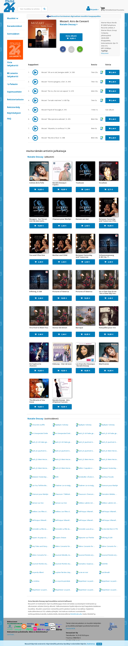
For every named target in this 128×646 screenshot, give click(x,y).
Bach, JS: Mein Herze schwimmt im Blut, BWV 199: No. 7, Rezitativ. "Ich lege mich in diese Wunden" (41, 468)
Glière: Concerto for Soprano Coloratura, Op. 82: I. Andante (64, 546)
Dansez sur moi (38, 503)
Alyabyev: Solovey (61, 424)
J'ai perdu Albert (38, 572)
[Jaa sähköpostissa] (71, 49)
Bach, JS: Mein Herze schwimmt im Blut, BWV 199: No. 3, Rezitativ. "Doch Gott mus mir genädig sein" (41, 459)
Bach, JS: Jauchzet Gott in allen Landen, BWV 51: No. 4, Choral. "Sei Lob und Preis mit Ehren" (41, 451)
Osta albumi (71, 37)
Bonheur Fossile (107, 477)
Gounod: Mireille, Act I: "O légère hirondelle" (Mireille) (64, 555)
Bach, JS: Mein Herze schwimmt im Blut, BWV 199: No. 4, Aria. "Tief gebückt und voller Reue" (64, 459)
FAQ (9, 118)
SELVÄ (99, 644)
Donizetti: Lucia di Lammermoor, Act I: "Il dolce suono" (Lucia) (87, 529)
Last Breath (105, 572)
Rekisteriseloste (15, 99)
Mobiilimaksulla (76, 614)
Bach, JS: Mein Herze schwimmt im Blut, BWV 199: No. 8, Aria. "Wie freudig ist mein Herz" (64, 468)
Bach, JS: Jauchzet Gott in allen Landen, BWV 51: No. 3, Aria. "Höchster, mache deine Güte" (87, 442)
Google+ (8, 123)
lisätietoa (91, 644)
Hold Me (104, 563)
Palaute (13, 84)
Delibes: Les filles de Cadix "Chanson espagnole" (41, 511)
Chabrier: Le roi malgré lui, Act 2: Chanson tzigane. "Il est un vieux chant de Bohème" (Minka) (64, 485)
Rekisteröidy (13, 107)
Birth (56, 477)
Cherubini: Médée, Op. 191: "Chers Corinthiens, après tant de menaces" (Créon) (110, 494)
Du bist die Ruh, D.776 (109, 529)
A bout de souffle (38, 424)
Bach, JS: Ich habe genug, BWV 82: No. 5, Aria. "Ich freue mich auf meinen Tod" (64, 442)
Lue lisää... (11, 634)
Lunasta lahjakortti (12, 75)
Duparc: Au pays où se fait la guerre (41, 537)
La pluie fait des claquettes (64, 572)
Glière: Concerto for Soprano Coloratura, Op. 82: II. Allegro (41, 555)
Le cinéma (35, 581)
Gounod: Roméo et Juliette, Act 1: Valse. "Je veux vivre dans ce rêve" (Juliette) (87, 555)
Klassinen (104, 53)
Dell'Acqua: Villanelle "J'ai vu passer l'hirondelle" (87, 511)
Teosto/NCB (70, 628)
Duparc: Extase (60, 537)
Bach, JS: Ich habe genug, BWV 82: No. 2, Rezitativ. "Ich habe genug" (110, 433)
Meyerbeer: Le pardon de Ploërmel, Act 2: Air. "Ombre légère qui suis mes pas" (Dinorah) (87, 581)
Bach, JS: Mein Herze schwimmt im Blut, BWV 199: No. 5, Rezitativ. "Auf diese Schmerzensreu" (87, 459)
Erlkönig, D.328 (106, 537)
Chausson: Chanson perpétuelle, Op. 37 (87, 494)
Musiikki (11, 18)
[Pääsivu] (9, 6)
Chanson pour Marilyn (109, 485)
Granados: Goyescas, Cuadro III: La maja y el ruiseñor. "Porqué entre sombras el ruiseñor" (87, 563)
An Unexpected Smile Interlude (64, 433)
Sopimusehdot (14, 91)
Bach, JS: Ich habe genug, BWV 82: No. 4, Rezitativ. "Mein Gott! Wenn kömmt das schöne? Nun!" (41, 442)
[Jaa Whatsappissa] (80, 49)
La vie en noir (83, 572)
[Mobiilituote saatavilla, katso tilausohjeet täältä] (101, 72)
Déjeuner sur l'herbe (86, 537)
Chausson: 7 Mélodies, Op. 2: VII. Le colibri (64, 494)
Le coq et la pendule (62, 581)
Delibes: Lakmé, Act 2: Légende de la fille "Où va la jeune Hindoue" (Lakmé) (87, 503)
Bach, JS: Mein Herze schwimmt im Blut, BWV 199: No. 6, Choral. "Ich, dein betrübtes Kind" (110, 459)
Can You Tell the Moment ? (41, 485)
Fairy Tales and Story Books (41, 546)
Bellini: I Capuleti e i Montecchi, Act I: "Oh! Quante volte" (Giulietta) (87, 468)
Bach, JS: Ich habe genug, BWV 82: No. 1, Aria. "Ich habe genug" (87, 433)
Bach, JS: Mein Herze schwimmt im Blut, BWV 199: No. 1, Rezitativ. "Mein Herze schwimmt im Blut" (110, 451)
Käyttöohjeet (14, 113)
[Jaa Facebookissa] (63, 49)
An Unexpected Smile (40, 433)
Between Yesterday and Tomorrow (110, 468)
